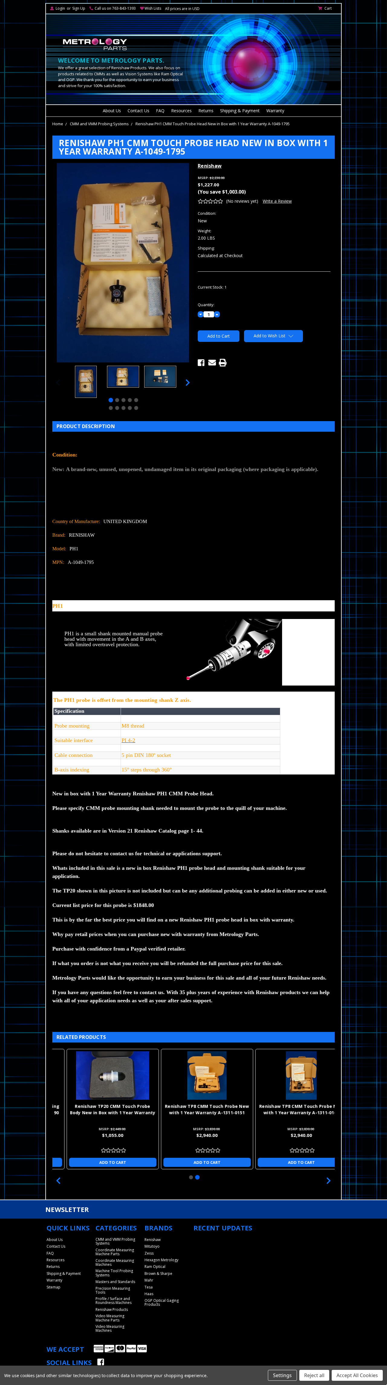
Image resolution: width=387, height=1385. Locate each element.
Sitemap (53, 1287)
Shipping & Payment (240, 110)
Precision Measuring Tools (113, 1290)
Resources (181, 110)
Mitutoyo (152, 1246)
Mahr (149, 1280)
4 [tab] (130, 400)
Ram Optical (155, 1266)
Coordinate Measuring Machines (115, 1262)
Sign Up (78, 8)
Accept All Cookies (357, 1375)
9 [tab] (130, 408)
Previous (58, 382)
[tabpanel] (85, 382)
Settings (282, 1375)
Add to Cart (99, 1162)
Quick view (99, 1075)
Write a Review (277, 201)
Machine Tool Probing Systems (114, 1272)
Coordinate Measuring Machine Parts (115, 1251)
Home (57, 123)
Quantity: (206, 304)
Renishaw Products (112, 1309)
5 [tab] (136, 400)
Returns (205, 110)
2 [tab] (117, 400)
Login (60, 8)
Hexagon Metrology (161, 1259)
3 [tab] (123, 400)
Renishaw (153, 1239)
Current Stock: (212, 287)
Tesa (149, 1287)
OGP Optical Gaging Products (162, 1302)
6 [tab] (111, 408)
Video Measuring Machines (110, 1328)
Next (188, 382)
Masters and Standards (115, 1281)
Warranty (275, 110)
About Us (112, 110)
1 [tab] (111, 400)
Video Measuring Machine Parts (110, 1317)
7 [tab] (117, 408)
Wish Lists (153, 8)
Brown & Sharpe (158, 1273)
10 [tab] (136, 408)
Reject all (314, 1375)
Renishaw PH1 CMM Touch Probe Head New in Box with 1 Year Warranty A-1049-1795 (212, 123)
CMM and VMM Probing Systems (99, 123)
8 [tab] (123, 408)
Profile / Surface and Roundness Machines (114, 1300)
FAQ (160, 110)
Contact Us (138, 110)
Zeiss (149, 1253)
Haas (149, 1293)
